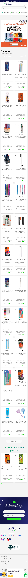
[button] (1, 483)
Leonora (2, 16)
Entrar (10, 575)
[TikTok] (13, 536)
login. (9, 87)
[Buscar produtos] (25, 8)
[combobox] (14, 8)
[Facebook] (4, 536)
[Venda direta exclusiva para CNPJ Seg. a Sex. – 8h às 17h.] (25, 575)
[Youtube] (8, 540)
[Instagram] (2, 536)
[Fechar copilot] (23, 570)
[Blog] (10, 540)
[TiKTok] (6, 536)
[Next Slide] (25, 468)
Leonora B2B (9, 16)
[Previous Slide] (2, 468)
